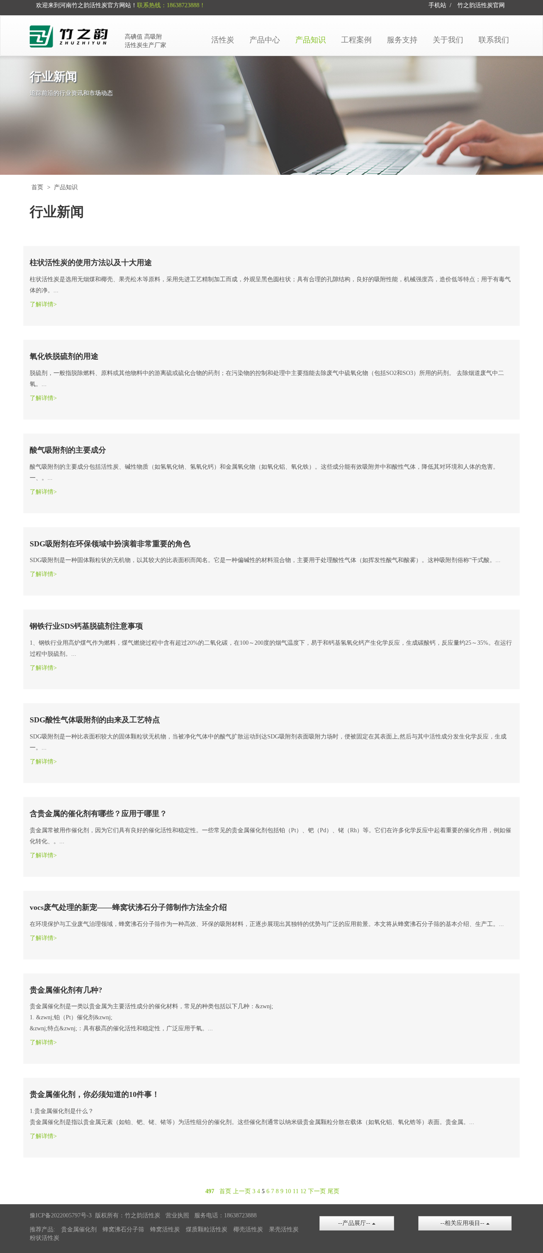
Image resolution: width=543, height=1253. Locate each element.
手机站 (437, 5)
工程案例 (356, 40)
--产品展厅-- (355, 1223)
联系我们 (494, 40)
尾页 (333, 1191)
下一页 (317, 1191)
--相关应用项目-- (463, 1223)
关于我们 (448, 40)
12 (303, 1191)
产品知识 (310, 40)
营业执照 (177, 1215)
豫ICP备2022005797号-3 (61, 1215)
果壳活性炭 (284, 1229)
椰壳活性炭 (248, 1229)
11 (296, 1191)
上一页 (242, 1191)
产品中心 (264, 40)
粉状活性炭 (44, 1238)
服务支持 (402, 40)
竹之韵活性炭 (475, 5)
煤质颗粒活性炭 (206, 1229)
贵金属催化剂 (79, 1229)
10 (288, 1191)
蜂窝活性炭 (165, 1229)
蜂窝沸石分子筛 (123, 1229)
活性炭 (222, 40)
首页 (37, 187)
